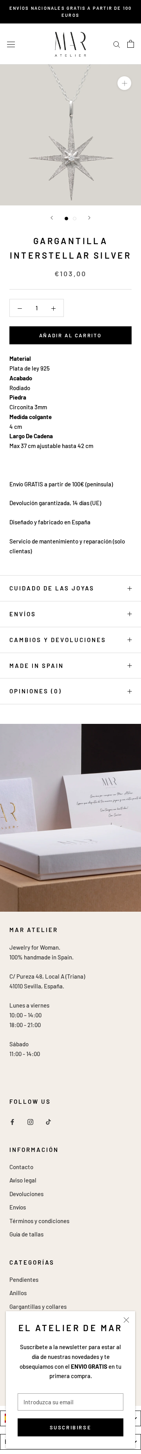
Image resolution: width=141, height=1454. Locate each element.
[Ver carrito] (130, 44)
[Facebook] (12, 1121)
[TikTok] (48, 1121)
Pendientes (23, 1279)
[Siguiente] (89, 218)
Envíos (22, 613)
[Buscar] (116, 44)
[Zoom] (124, 83)
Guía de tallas (26, 1234)
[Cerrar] (126, 1320)
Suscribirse (71, 1427)
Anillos (18, 1292)
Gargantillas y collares (38, 1306)
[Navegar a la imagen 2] (74, 218)
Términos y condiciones (39, 1220)
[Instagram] (30, 1121)
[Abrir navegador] (11, 44)
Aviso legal (22, 1180)
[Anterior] (52, 218)
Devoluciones (26, 1193)
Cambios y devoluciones (57, 639)
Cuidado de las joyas (51, 588)
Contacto (21, 1166)
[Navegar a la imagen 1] (66, 218)
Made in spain (36, 665)
